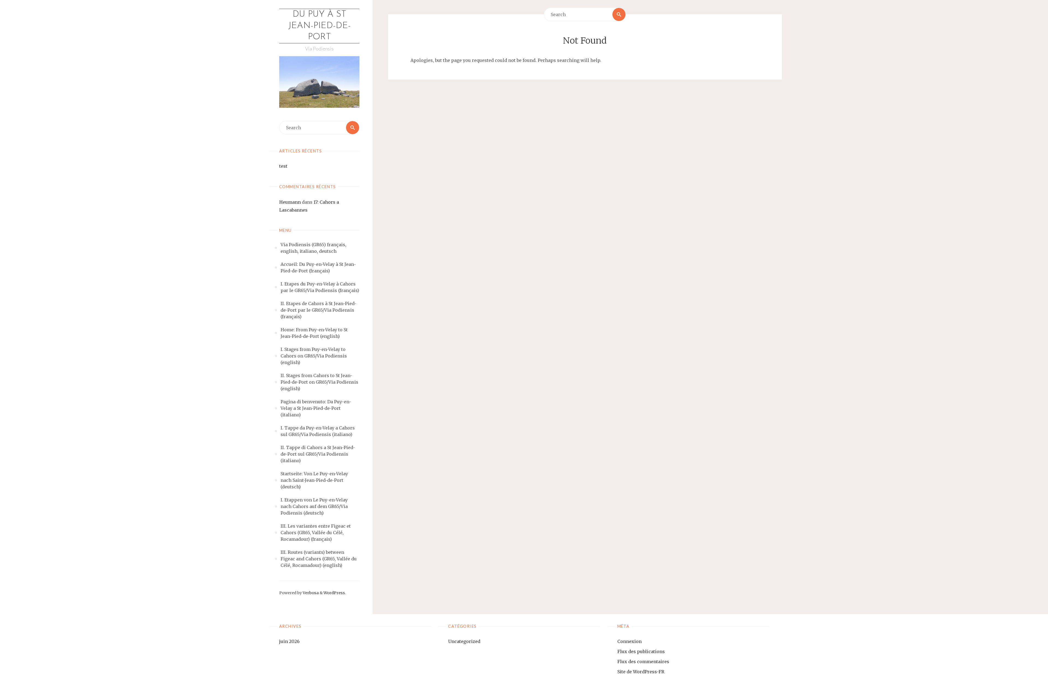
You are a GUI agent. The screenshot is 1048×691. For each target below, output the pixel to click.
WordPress (334, 592)
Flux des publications (641, 651)
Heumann (290, 202)
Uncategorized (464, 641)
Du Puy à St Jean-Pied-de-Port (319, 25)
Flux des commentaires (643, 661)
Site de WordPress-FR (640, 671)
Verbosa (310, 592)
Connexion (629, 641)
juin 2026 (289, 641)
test (283, 166)
